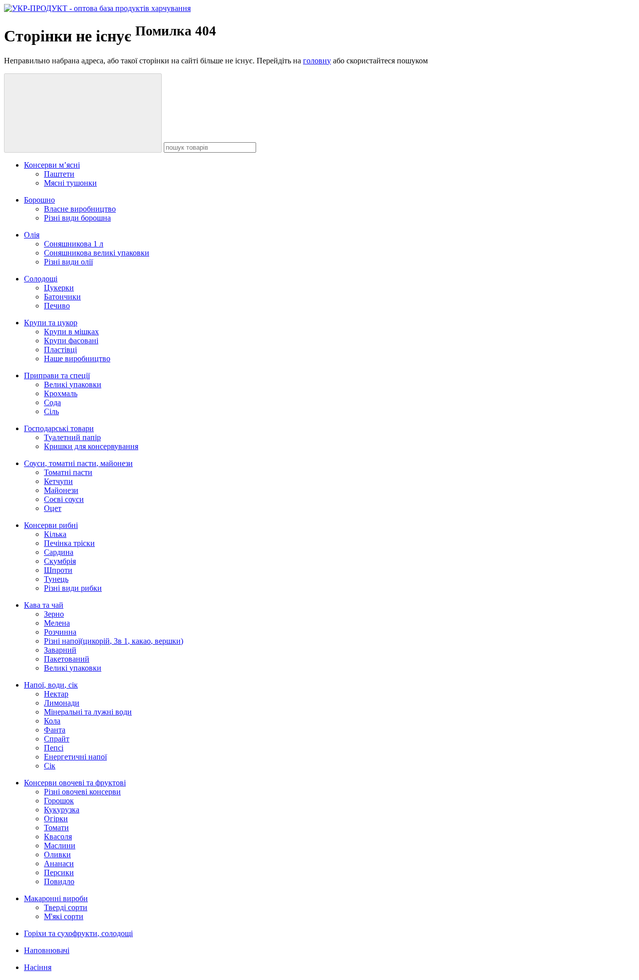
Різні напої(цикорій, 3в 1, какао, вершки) (113, 641)
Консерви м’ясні (52, 165)
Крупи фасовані (71, 340)
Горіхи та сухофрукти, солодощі (78, 933)
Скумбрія (60, 561)
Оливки (57, 854)
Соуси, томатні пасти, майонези (78, 463)
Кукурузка (61, 809)
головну (317, 60)
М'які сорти (63, 916)
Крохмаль (60, 393)
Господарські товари (59, 428)
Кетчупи (58, 481)
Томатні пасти (68, 472)
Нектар (56, 694)
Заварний (60, 650)
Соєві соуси (64, 499)
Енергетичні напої (75, 756)
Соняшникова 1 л (73, 244)
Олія (31, 235)
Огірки (56, 818)
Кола (52, 721)
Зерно (54, 614)
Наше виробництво (77, 358)
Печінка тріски (69, 543)
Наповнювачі (46, 950)
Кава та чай (43, 605)
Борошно (39, 200)
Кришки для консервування (91, 446)
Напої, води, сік (51, 685)
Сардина (58, 552)
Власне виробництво (80, 209)
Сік (49, 765)
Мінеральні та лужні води (88, 712)
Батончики (62, 296)
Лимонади (61, 703)
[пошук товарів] (83, 113)
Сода (52, 402)
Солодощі (40, 278)
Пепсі (53, 747)
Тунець (56, 579)
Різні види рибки (73, 588)
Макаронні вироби (56, 898)
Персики (59, 872)
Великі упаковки (72, 384)
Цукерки (59, 287)
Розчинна (60, 632)
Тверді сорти (65, 907)
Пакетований (66, 659)
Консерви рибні (51, 525)
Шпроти (58, 570)
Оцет (52, 508)
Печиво (57, 305)
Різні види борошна (77, 218)
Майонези (61, 490)
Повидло (59, 881)
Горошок (59, 800)
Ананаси (59, 863)
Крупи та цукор (50, 322)
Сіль (51, 411)
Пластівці (60, 349)
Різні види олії (68, 261)
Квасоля (58, 836)
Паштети (59, 174)
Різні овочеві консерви (82, 791)
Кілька (55, 534)
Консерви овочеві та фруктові (75, 782)
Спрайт (56, 739)
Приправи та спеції (57, 375)
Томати (56, 827)
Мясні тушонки (70, 183)
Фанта (54, 730)
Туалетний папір (72, 437)
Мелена (57, 623)
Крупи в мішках (71, 331)
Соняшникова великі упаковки (96, 252)
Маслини (59, 845)
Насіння (37, 967)
